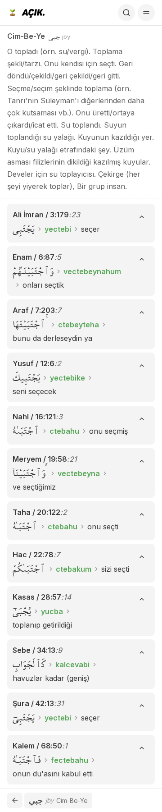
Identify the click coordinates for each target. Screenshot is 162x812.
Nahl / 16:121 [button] (34, 416)
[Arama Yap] (126, 12)
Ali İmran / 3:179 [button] (41, 214)
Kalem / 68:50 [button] (37, 745)
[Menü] (146, 12)
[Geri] (14, 800)
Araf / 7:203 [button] (34, 310)
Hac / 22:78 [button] (33, 554)
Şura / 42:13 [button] (33, 703)
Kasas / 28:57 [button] (37, 596)
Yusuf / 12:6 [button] (33, 363)
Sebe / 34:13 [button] (34, 650)
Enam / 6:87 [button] (33, 256)
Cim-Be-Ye (26, 36)
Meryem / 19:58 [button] (40, 458)
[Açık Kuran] (26, 12)
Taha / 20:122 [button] (36, 512)
